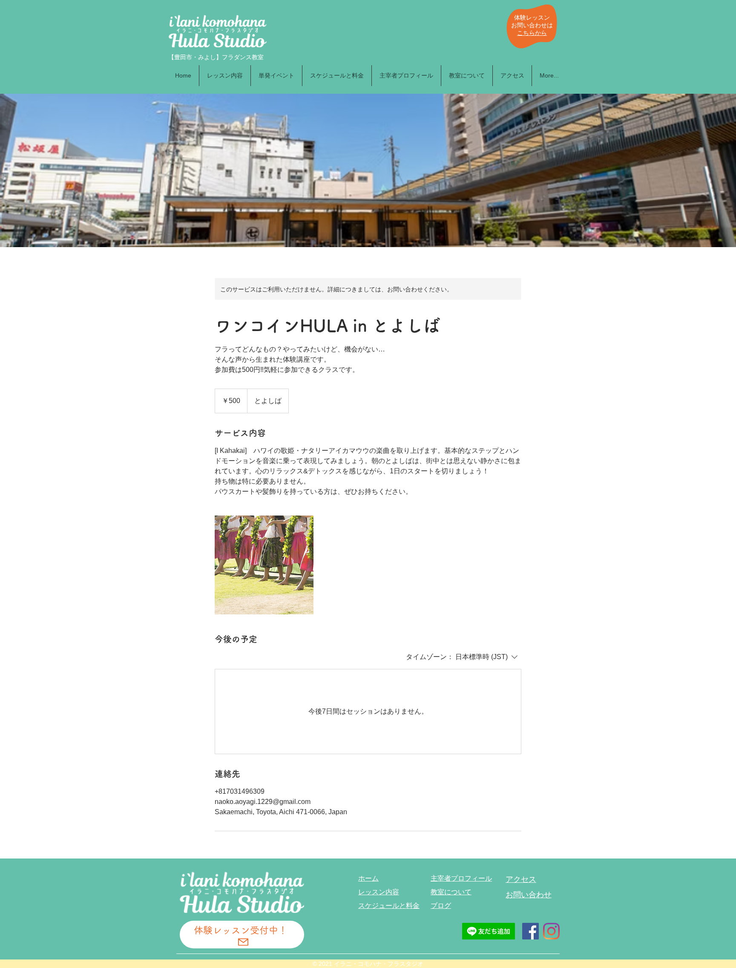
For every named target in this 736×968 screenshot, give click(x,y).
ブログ (441, 905)
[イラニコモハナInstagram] (551, 931)
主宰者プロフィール (461, 878)
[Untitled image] (264, 565)
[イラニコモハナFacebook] (530, 931)
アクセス (521, 879)
